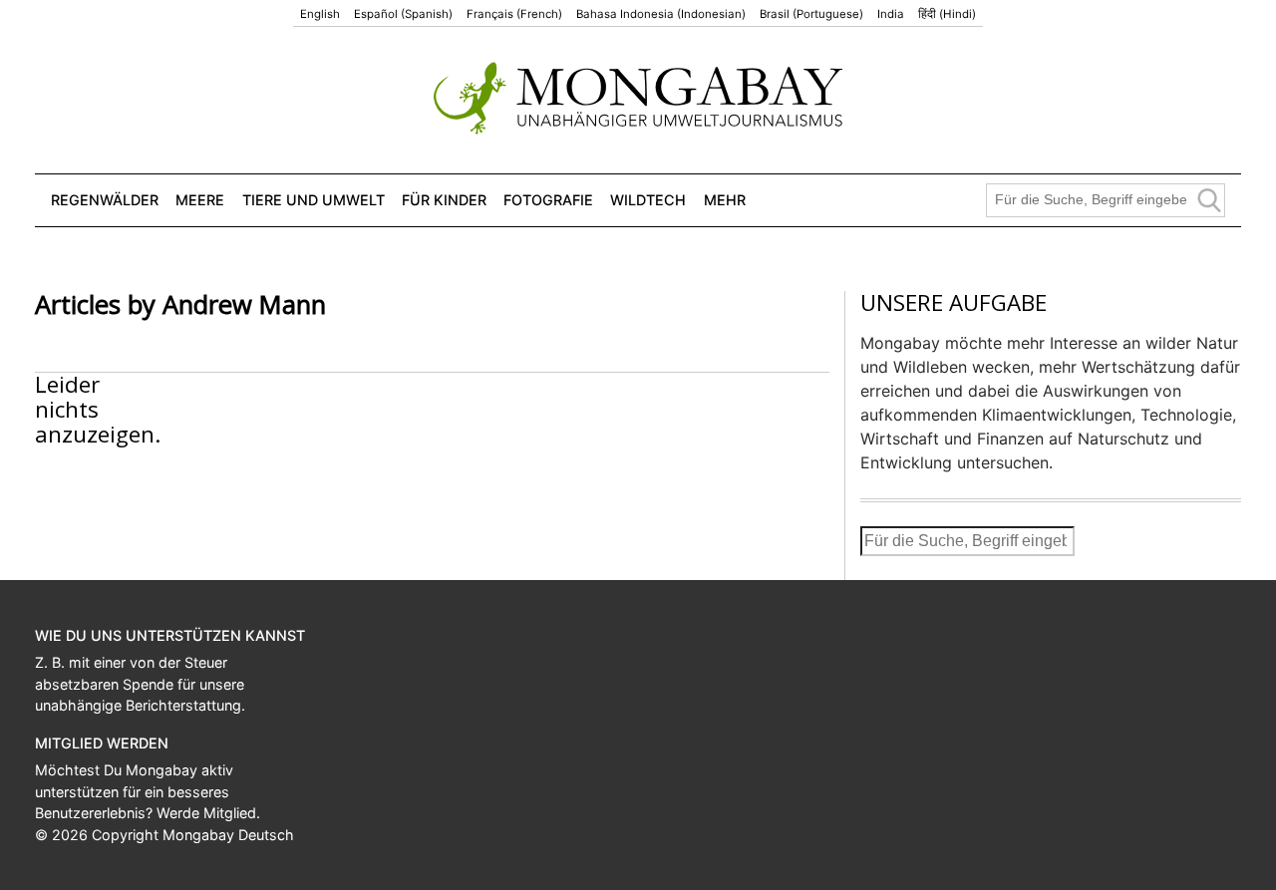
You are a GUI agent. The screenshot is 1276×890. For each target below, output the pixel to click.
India (890, 14)
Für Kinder (444, 199)
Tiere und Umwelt (313, 199)
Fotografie (548, 199)
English (320, 14)
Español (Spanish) (403, 14)
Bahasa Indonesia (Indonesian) (661, 14)
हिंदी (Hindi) (947, 14)
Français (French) (514, 14)
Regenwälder (105, 199)
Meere (199, 199)
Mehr (725, 199)
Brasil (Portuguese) (811, 14)
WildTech (648, 199)
